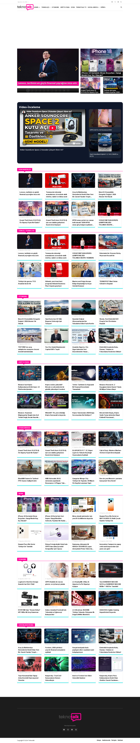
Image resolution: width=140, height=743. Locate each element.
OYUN (73, 7)
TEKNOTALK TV (81, 7)
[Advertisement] (70, 30)
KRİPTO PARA (65, 7)
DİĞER (103, 7)
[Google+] (72, 729)
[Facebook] (64, 729)
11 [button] (68, 90)
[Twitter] (68, 729)
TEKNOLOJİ (45, 7)
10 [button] (64, 90)
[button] (19, 68)
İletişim (114, 740)
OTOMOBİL (55, 7)
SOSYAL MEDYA (93, 7)
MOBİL (36, 7)
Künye (99, 740)
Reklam (120, 740)
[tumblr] (76, 729)
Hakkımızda (106, 740)
